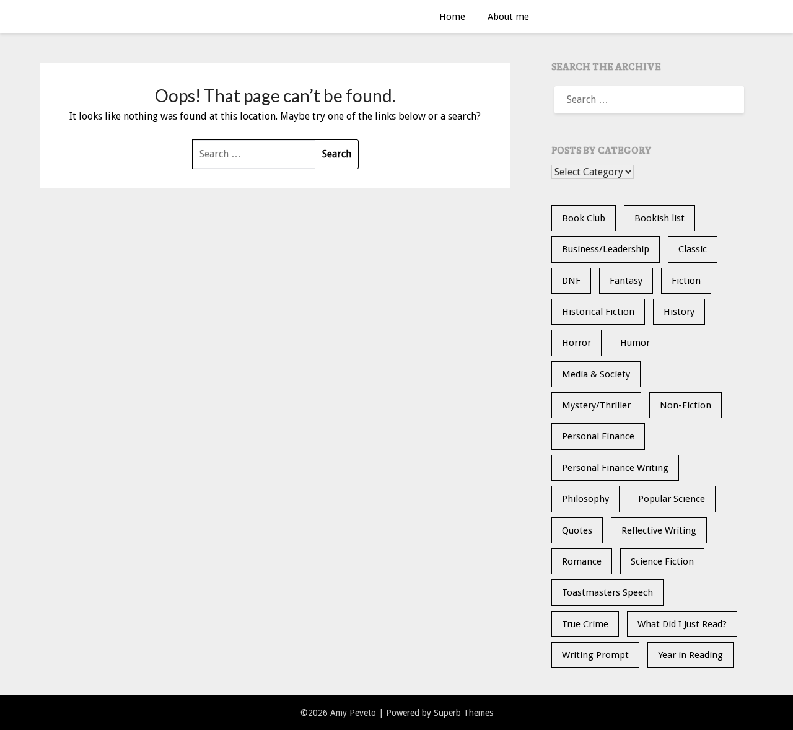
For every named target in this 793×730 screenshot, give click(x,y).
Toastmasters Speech (607, 592)
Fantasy (626, 280)
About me (508, 16)
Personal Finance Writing (615, 467)
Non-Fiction (685, 405)
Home (452, 16)
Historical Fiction (598, 311)
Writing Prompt (595, 655)
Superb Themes (463, 713)
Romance (582, 561)
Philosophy (585, 498)
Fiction (686, 280)
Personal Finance (598, 436)
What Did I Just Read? (682, 624)
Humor (635, 342)
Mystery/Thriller (596, 405)
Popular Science (671, 498)
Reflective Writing (658, 530)
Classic (692, 249)
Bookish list (659, 218)
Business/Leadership (605, 249)
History (679, 311)
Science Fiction (662, 561)
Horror (576, 342)
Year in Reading (690, 655)
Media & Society (596, 374)
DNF (571, 280)
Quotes (577, 530)
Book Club (583, 218)
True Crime (585, 624)
